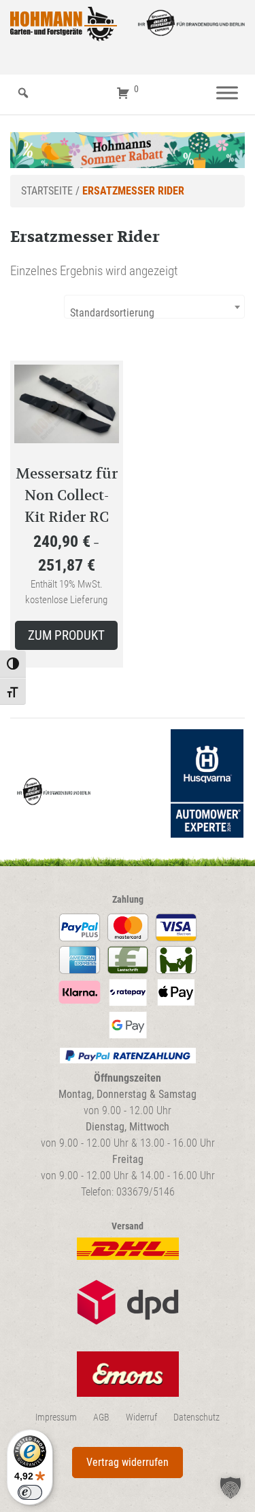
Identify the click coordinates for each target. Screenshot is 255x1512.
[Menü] (227, 93)
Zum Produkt (66, 635)
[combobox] (154, 307)
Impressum (56, 1417)
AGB (101, 1417)
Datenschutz (196, 1417)
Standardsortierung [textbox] (112, 312)
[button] (230, 1487)
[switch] (30, 1492)
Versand (127, 1226)
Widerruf (141, 1417)
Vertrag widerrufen (127, 1462)
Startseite (47, 190)
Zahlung (127, 899)
